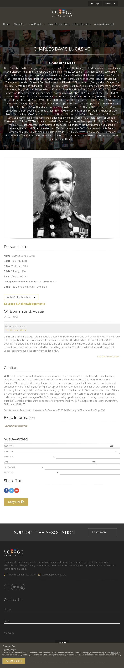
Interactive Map (82, 24)
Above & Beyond (104, 24)
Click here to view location (108, 356)
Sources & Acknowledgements (24, 303)
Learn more (99, 532)
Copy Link (14, 502)
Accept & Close (14, 660)
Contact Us (110, 3)
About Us (19, 24)
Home (6, 24)
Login (96, 3)
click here (114, 652)
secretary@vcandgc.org (54, 574)
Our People (35, 24)
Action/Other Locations (19, 297)
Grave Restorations (58, 24)
